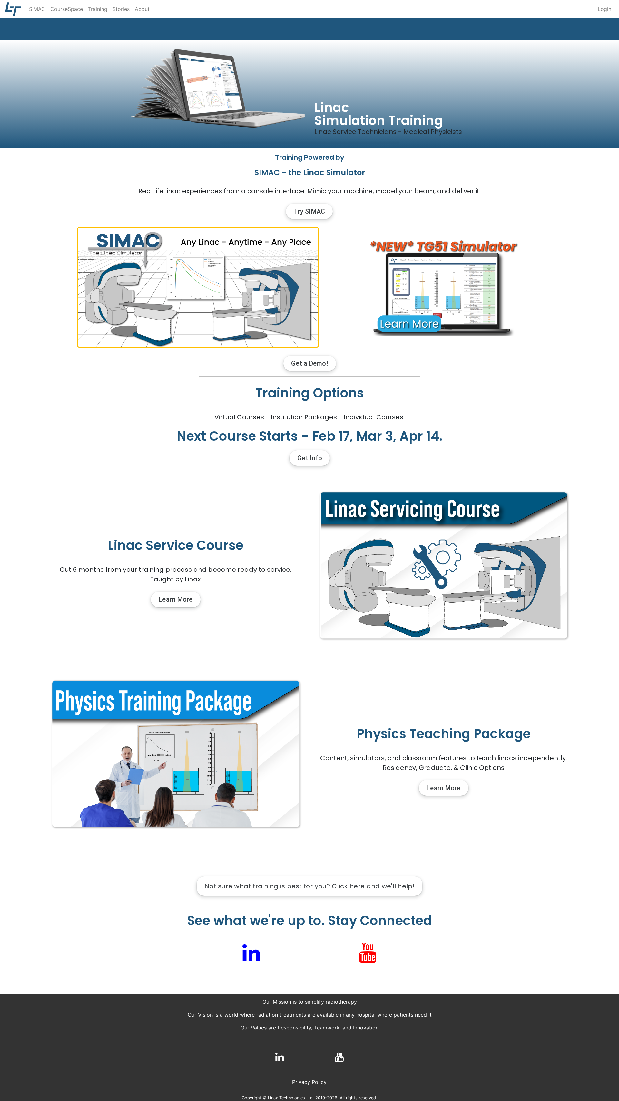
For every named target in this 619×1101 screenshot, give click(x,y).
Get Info (309, 458)
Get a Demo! (309, 363)
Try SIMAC (309, 211)
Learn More (176, 599)
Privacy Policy (309, 1082)
